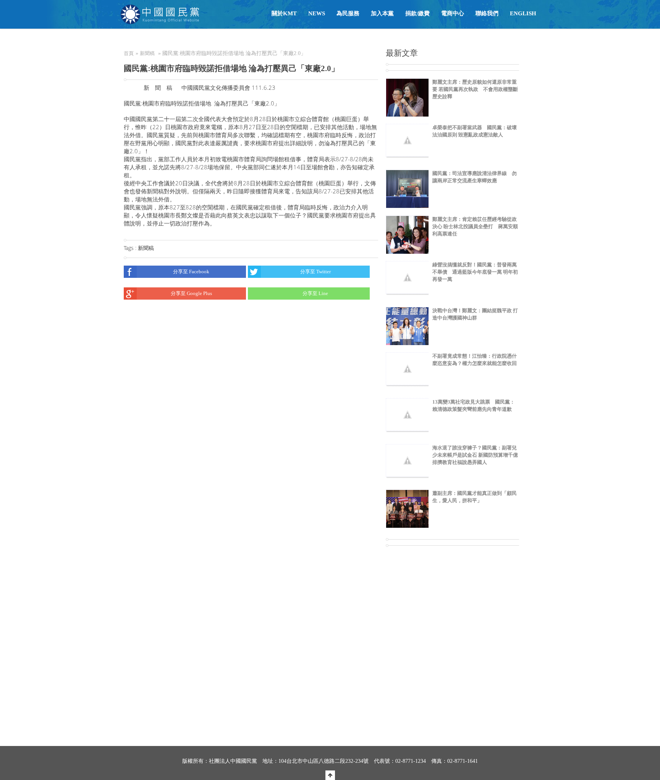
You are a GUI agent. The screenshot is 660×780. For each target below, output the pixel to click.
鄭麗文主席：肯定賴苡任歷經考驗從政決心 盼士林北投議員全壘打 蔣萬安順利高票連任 (475, 226)
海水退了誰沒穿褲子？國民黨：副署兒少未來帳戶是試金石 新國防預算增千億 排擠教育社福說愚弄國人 (475, 455)
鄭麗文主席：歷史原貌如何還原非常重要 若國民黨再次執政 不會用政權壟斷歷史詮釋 (475, 89)
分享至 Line (315, 293)
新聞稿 (147, 53)
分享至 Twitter (315, 271)
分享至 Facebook (191, 271)
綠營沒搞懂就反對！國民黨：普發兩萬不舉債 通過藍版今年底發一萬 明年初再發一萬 (475, 272)
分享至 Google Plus (191, 293)
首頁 (129, 53)
